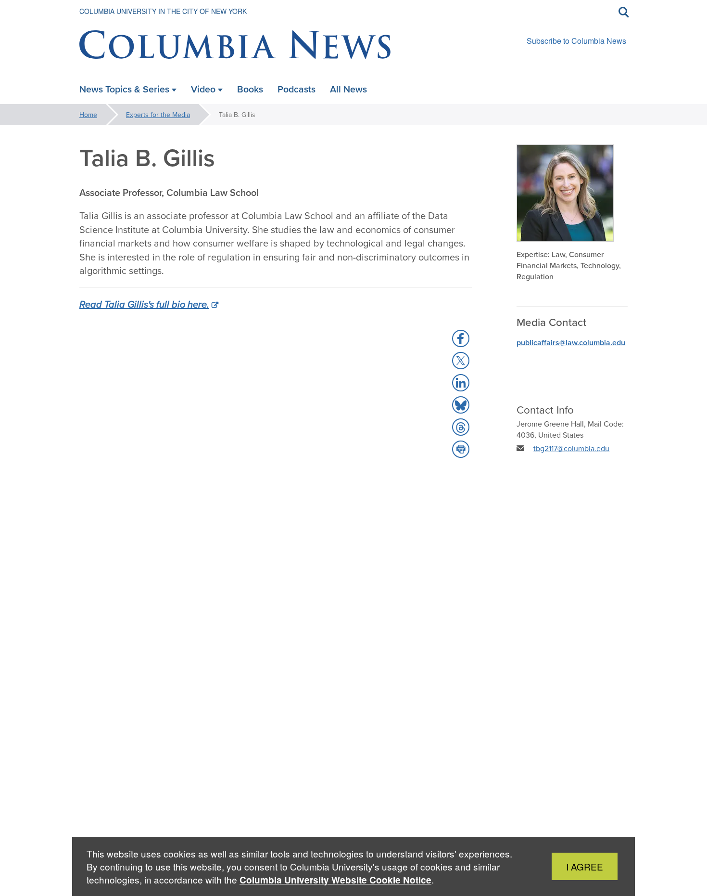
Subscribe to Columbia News (576, 40)
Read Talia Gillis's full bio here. (144, 304)
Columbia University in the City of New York (163, 11)
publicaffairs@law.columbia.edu (571, 342)
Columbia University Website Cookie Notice (335, 879)
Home (88, 114)
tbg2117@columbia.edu (571, 448)
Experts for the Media (158, 114)
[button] (460, 338)
